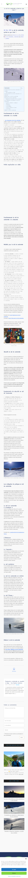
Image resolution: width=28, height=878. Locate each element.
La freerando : (8, 105)
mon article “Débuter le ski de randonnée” (14, 649)
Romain (22, 36)
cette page (21, 774)
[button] (26, 858)
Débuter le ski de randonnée (10, 110)
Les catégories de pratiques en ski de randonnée (12, 101)
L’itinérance (8, 104)
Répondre (17, 684)
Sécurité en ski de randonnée (10, 97)
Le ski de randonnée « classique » (12, 102)
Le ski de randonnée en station (11, 107)
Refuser (14, 873)
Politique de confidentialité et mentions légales (14, 876)
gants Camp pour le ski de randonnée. (16, 318)
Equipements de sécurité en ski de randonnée (13, 98)
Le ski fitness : (8, 108)
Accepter (14, 869)
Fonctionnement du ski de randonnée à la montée (13, 90)
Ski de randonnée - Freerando (12, 36)
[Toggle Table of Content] (21, 88)
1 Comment (7, 38)
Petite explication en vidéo (10, 92)
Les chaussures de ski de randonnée (12, 120)
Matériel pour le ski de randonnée (11, 96)
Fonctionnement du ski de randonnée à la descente (13, 94)
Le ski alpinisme (8, 106)
